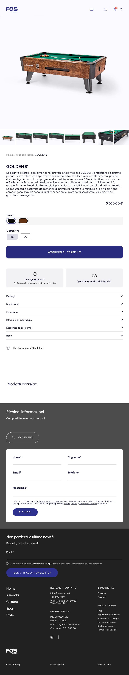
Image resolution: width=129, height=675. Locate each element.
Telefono (73, 472)
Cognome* (74, 457)
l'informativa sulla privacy (48, 501)
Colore (10, 215)
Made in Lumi (104, 664)
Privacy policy (57, 664)
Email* (17, 472)
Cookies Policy (13, 664)
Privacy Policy (70, 503)
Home (9, 154)
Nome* (17, 457)
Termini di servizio (88, 503)
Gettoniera (13, 230)
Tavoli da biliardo (24, 154)
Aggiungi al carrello (64, 252)
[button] (91, 9)
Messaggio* (20, 488)
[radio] (11, 221)
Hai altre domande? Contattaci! (28, 348)
